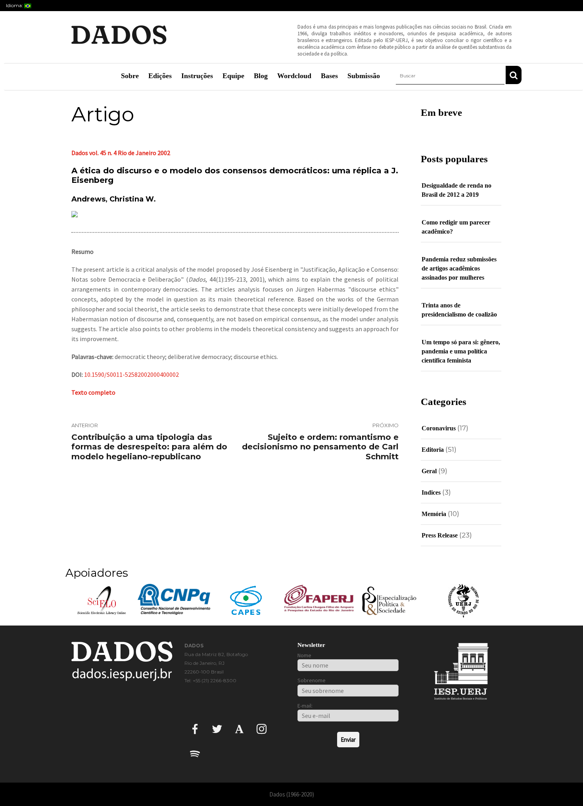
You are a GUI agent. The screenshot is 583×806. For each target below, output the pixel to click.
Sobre (130, 76)
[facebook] (195, 728)
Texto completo (93, 392)
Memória (434, 513)
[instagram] (261, 728)
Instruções (197, 76)
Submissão (363, 76)
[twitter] (217, 728)
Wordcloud (294, 76)
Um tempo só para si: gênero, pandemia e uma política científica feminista (461, 351)
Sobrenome (311, 680)
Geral (429, 471)
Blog (261, 76)
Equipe (233, 76)
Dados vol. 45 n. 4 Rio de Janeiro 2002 (120, 153)
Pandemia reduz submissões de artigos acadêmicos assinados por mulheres (459, 268)
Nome (304, 655)
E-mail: (305, 705)
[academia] (239, 728)
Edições (160, 76)
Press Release (440, 535)
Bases (329, 76)
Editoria (433, 449)
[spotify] (195, 753)
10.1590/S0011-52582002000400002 (131, 374)
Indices (431, 492)
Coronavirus (439, 428)
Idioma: (15, 5)
